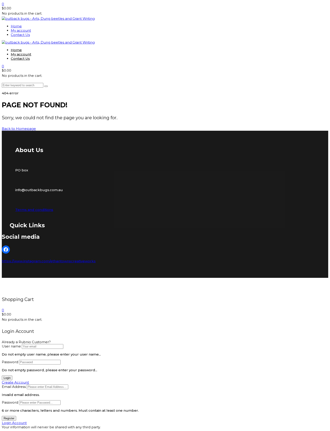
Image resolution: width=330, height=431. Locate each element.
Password (10, 362)
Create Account (15, 382)
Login (7, 378)
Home (16, 26)
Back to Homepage (19, 128)
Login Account (14, 423)
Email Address (14, 387)
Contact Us (20, 35)
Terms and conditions (34, 210)
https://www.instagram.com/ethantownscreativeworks (49, 261)
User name (11, 346)
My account (21, 30)
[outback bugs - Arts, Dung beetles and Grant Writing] (48, 18)
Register (9, 418)
